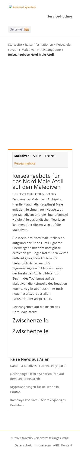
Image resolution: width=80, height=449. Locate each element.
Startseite (15, 44)
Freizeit (50, 156)
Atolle (37, 156)
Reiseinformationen (39, 44)
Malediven (29, 50)
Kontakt (66, 445)
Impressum (43, 445)
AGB (56, 445)
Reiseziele (63, 44)
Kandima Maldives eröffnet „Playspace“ (38, 366)
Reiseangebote (50, 50)
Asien (14, 50)
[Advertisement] (40, 103)
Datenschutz (24, 445)
